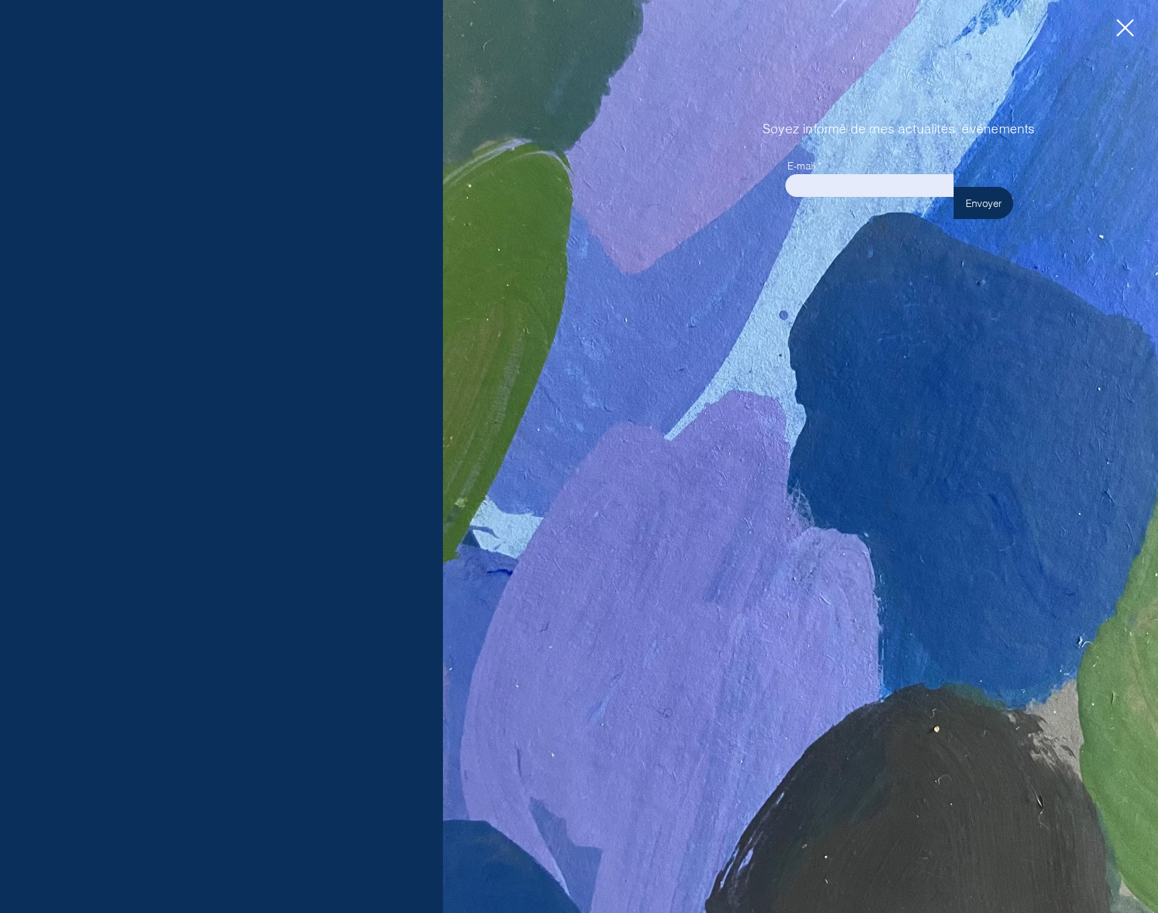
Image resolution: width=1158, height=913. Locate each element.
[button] (1125, 27)
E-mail (801, 166)
